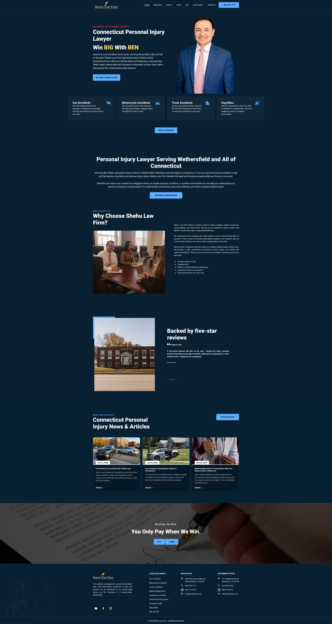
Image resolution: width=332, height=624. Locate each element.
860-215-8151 (190, 590)
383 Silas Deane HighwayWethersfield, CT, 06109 (195, 580)
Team (168, 5)
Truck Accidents (182, 102)
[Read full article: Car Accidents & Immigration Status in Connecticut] (166, 451)
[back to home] (106, 5)
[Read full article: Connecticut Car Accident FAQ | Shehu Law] (116, 451)
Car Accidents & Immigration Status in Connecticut (161, 469)
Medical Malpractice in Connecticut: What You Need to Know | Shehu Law (213, 469)
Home (146, 5)
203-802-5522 (227, 586)
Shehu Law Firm (160, 621)
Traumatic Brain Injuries (158, 599)
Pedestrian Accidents (157, 595)
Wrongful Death (155, 603)
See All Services (166, 130)
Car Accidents (82, 102)
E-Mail (172, 542)
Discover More (228, 417)
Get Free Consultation (106, 77)
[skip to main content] (4, 619)
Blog (179, 5)
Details (99, 488)
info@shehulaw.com (193, 594)
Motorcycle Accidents (136, 102)
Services (157, 5)
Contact (212, 5)
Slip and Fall (154, 612)
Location (197, 5)
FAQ (187, 5)
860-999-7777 (229, 5)
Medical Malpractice (157, 591)
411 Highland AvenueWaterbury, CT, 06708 (230, 580)
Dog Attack (153, 607)
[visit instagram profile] (111, 608)
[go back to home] (103, 576)
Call (159, 542)
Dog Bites (227, 102)
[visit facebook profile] (103, 608)
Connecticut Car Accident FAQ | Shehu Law (113, 468)
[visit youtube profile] (96, 608)
